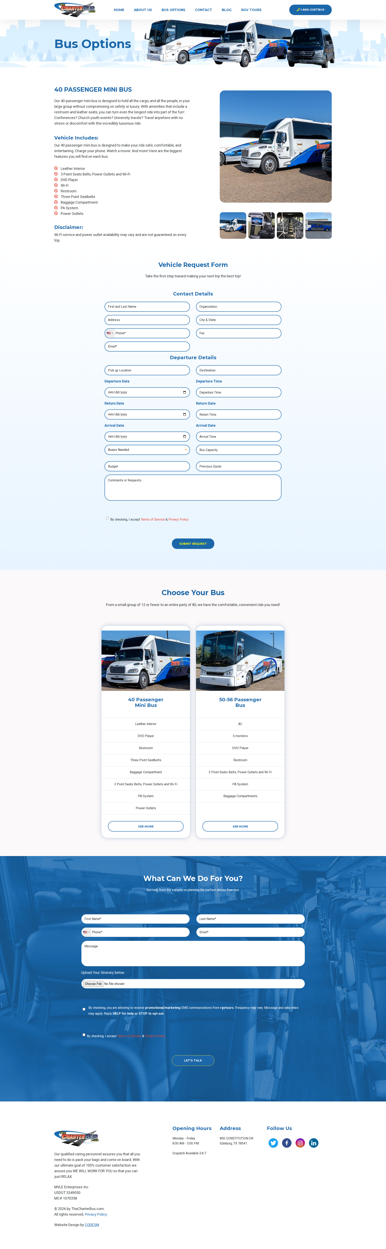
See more (146, 826)
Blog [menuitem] (227, 10)
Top (376, 1239)
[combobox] (110, 333)
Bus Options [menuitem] (173, 10)
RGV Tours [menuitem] (251, 10)
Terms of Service (153, 519)
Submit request (193, 544)
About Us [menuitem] (143, 10)
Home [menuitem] (119, 10)
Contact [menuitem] (203, 10)
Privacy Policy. (178, 519)
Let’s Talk (193, 1060)
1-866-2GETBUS (312, 9)
